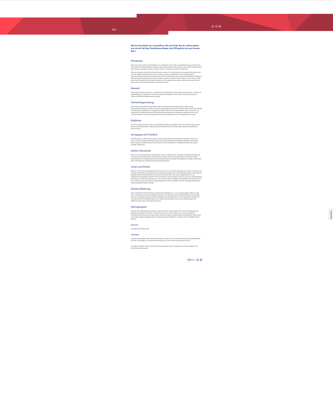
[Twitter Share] (220, 26)
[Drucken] (213, 26)
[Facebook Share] (216, 26)
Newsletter (331, 215)
